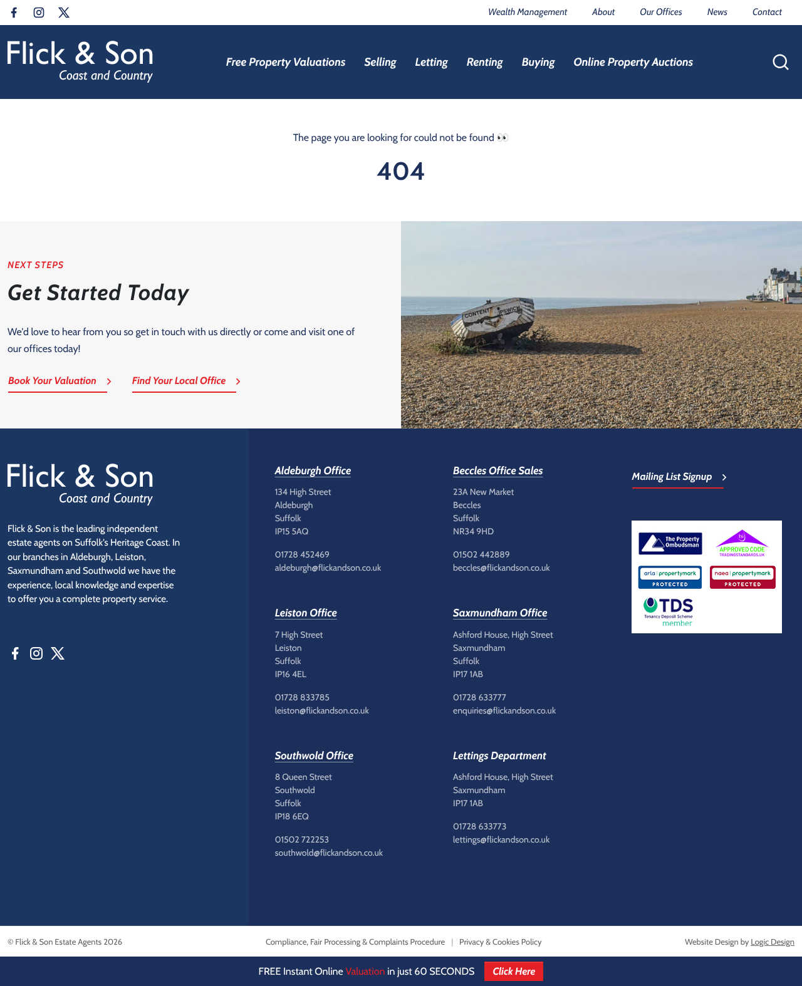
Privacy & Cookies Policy (500, 942)
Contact (767, 12)
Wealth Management (527, 12)
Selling (380, 62)
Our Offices (661, 12)
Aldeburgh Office (313, 471)
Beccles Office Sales (498, 471)
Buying (538, 62)
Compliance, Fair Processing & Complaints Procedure (355, 942)
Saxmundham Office (500, 613)
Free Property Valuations (286, 62)
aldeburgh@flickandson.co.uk (328, 567)
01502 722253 (302, 839)
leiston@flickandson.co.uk (322, 710)
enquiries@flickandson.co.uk (504, 710)
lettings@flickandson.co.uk (501, 839)
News (717, 12)
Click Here (513, 971)
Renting (485, 62)
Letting (431, 62)
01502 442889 (481, 554)
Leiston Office (306, 613)
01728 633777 (479, 697)
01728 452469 (302, 554)
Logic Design (772, 942)
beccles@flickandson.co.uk (501, 567)
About (603, 12)
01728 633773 (479, 826)
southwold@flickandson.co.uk (329, 852)
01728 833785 (302, 697)
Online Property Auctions (633, 62)
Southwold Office (314, 756)
